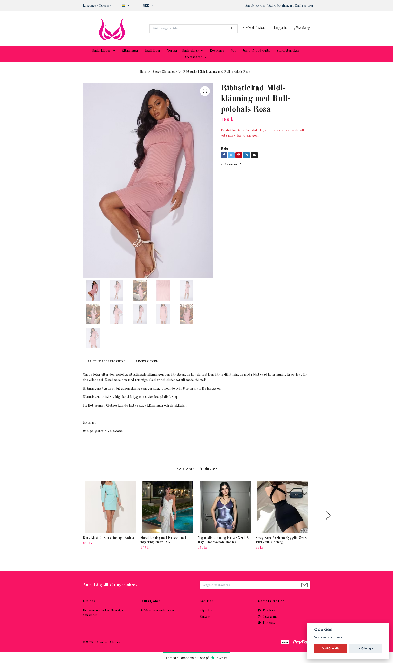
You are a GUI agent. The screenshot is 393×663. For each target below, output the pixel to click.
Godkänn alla (330, 648)
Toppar (172, 57)
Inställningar (365, 648)
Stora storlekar (287, 57)
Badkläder (152, 57)
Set (233, 57)
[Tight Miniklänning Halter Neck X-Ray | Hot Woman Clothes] (225, 513)
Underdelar (190, 57)
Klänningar (130, 57)
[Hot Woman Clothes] (139, 28)
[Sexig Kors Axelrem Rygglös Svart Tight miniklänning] (282, 513)
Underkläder (101, 57)
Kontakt (205, 622)
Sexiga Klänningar (165, 78)
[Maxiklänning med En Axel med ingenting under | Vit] (167, 513)
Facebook (268, 616)
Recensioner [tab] (147, 367)
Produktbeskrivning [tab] (107, 367)
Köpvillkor (206, 616)
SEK (146, 5)
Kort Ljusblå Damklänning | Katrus (109, 544)
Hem (143, 78)
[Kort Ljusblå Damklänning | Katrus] (110, 513)
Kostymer (217, 57)
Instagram (269, 622)
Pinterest (268, 629)
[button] (114, 57)
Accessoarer (193, 63)
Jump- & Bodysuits (256, 57)
